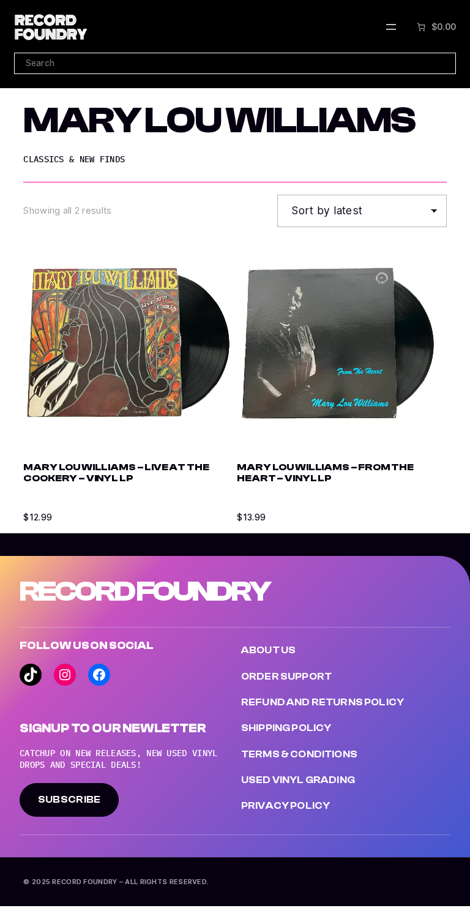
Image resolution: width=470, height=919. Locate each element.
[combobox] (235, 63)
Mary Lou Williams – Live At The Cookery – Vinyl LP (116, 473)
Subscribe (69, 799)
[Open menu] (391, 27)
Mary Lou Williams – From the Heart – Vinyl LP (325, 473)
